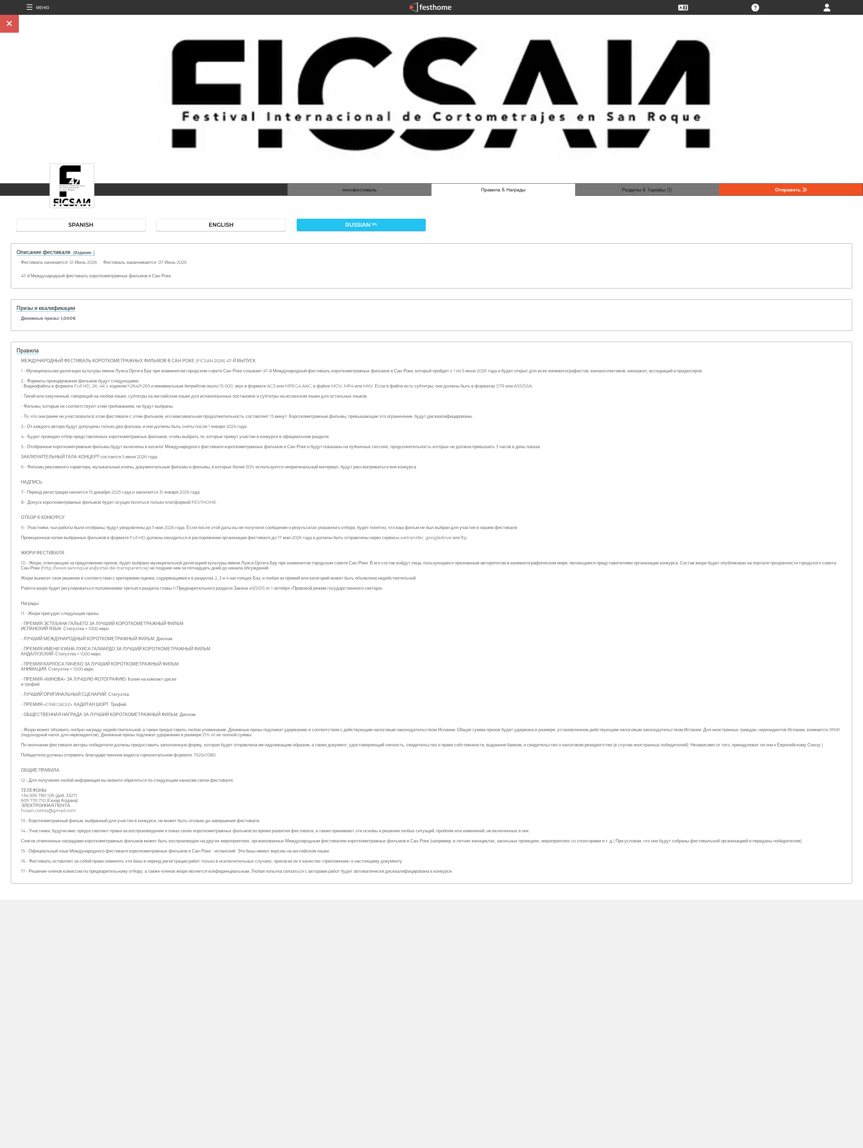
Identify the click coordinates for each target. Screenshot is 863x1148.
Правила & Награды (503, 190)
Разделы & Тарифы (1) (647, 190)
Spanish (80, 225)
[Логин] (827, 6)
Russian (361, 225)
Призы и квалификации (46, 308)
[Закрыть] (9, 24)
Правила (28, 350)
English (221, 225)
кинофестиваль (360, 190)
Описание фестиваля (56, 252)
